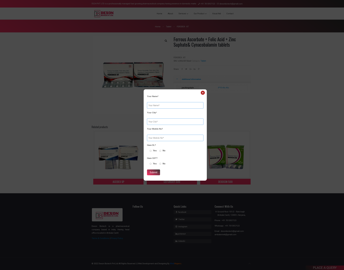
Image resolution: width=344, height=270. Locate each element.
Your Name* (153, 96)
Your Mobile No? (155, 129)
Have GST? (152, 158)
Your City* (152, 112)
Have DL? (151, 145)
